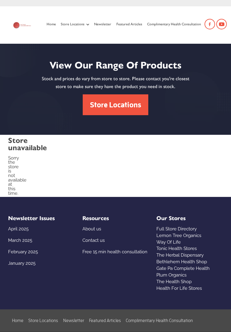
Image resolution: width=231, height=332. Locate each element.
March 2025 (20, 240)
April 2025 (18, 228)
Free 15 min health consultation (114, 251)
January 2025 (21, 263)
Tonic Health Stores (176, 248)
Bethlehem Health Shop (181, 261)
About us (91, 228)
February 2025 (23, 251)
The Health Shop (174, 281)
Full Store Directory (176, 228)
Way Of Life (168, 242)
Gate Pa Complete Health (183, 268)
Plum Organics (171, 274)
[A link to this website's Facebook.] (210, 24)
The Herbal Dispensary (180, 254)
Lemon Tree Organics (178, 235)
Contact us (93, 240)
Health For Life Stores (179, 288)
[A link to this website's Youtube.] (221, 24)
